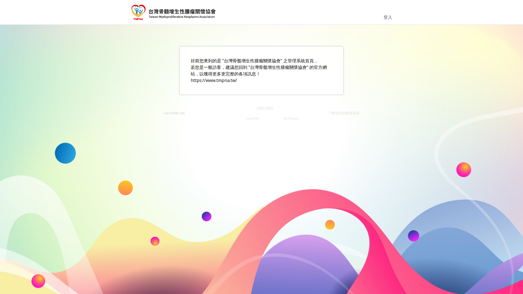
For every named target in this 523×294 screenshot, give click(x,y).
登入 (388, 17)
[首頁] (174, 12)
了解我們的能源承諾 (344, 113)
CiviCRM (252, 118)
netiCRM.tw (174, 113)
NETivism (291, 118)
